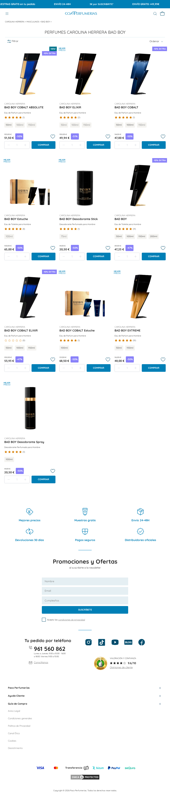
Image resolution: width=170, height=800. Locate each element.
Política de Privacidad (19, 725)
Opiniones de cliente (121, 667)
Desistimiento (15, 748)
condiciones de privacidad (71, 619)
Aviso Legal (14, 710)
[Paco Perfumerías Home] (81, 13)
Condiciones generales (20, 718)
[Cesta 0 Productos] (162, 14)
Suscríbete (85, 609)
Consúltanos (41, 662)
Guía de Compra (17, 703)
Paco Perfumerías (19, 687)
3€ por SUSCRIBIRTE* (93, 4)
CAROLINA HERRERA (15, 21)
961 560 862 (49, 648)
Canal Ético (14, 733)
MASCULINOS (33, 21)
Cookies (12, 740)
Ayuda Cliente (16, 695)
